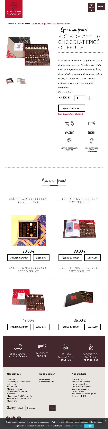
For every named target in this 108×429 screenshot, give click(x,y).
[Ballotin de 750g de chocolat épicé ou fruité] (10, 81)
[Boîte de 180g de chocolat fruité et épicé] (28, 230)
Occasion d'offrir (79, 396)
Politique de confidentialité (19, 398)
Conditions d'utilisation (17, 391)
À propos (11, 393)
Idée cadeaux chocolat (82, 386)
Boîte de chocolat (79, 379)
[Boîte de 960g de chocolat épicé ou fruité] (79, 230)
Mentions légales (14, 389)
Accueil (11, 23)
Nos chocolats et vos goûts (84, 393)
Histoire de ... (12, 386)
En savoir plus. (76, 426)
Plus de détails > (66, 91)
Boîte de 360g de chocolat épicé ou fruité (79, 269)
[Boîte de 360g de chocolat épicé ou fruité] (79, 299)
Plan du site (12, 401)
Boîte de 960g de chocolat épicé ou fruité (79, 200)
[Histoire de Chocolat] (13, 9)
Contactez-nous (46, 381)
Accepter (88, 426)
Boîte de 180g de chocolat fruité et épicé (28, 200)
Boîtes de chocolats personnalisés (80, 390)
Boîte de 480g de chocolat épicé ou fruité (28, 269)
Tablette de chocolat (81, 381)
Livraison (11, 379)
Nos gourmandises (80, 384)
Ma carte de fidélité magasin (19, 396)
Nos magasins (45, 379)
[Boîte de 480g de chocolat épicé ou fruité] (28, 299)
